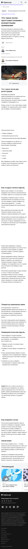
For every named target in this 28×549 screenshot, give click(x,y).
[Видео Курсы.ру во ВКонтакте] (13, 507)
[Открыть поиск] (21, 2)
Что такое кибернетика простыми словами (9, 485)
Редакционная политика (8, 14)
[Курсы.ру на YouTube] (2, 507)
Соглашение (4, 536)
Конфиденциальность (6, 534)
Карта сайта (4, 532)
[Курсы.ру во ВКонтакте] (10, 507)
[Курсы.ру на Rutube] (17, 507)
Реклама (3, 543)
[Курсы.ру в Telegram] (6, 507)
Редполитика (4, 541)
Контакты (3, 530)
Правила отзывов (5, 539)
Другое (4, 11)
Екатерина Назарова (12, 60)
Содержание (15, 83)
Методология (4, 537)
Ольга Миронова (11, 50)
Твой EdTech (4, 528)
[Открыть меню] (25, 2)
